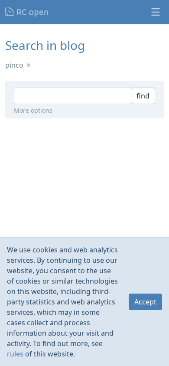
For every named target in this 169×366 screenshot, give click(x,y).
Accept (145, 302)
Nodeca (27, 12)
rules (15, 354)
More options (33, 110)
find (143, 96)
